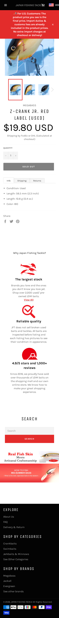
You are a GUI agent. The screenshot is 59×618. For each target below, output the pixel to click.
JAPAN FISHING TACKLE (21, 602)
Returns (37, 180)
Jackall (7, 580)
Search (30, 439)
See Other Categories (15, 559)
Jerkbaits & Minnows (16, 554)
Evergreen (9, 586)
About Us (8, 516)
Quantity (7, 148)
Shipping (21, 180)
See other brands (13, 591)
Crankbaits (10, 543)
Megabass (9, 575)
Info (8, 180)
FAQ (5, 521)
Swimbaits (9, 548)
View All (29, 299)
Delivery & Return (14, 527)
